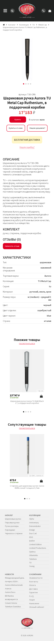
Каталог (9, 515)
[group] (27, 59)
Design (32, 530)
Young (31, 566)
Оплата (32, 585)
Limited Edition (35, 544)
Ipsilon (32, 540)
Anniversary (34, 522)
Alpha (31, 519)
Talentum (33, 559)
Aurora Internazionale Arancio (14, 587)
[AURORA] (27, 11)
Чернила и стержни (13, 533)
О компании (35, 574)
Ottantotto (33, 555)
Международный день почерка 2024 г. (14, 580)
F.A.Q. (31, 596)
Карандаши (10, 530)
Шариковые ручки (13, 519)
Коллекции (34, 515)
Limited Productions (37, 548)
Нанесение (34, 603)
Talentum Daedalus (13, 606)
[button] (23, 83)
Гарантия (33, 592)
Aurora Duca (10, 592)
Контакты (33, 581)
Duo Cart (33, 533)
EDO (31, 537)
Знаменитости (35, 578)
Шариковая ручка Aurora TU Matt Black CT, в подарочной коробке (27, 402)
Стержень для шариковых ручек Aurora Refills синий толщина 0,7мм (27, 487)
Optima (32, 551)
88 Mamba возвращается (11, 598)
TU (30, 562)
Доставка (33, 589)
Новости (9, 574)
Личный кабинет (36, 607)
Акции (32, 599)
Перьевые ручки (12, 522)
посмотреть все (27, 343)
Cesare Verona (11, 603)
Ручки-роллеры (12, 526)
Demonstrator (35, 526)
